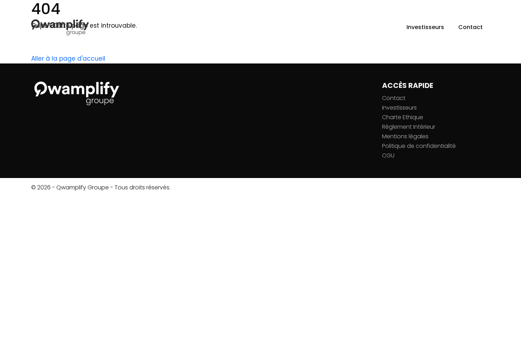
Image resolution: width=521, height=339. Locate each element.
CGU (388, 155)
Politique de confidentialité (419, 146)
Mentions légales (405, 136)
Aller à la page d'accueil (68, 58)
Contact (470, 27)
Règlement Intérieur (408, 127)
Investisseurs (425, 27)
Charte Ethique (402, 117)
